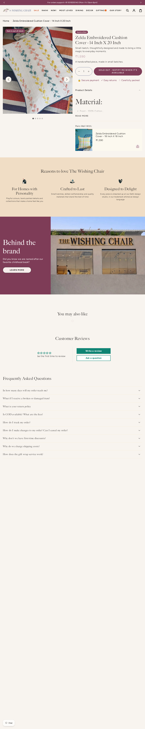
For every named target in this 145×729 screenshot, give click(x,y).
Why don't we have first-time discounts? (24, 438)
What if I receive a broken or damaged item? (26, 398)
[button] (79, 10)
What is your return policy (17, 406)
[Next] (141, 2)
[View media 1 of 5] (33, 118)
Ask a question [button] (94, 358)
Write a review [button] (94, 351)
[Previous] (4, 2)
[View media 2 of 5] (35, 118)
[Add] (137, 146)
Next (67, 79)
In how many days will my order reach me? (25, 390)
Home (6, 21)
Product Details (83, 90)
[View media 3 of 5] (37, 118)
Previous (8, 79)
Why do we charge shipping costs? (21, 446)
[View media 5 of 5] (42, 118)
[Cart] (140, 10)
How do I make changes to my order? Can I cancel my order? (35, 430)
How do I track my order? (16, 422)
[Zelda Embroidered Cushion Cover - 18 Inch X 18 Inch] (83, 140)
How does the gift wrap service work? (23, 454)
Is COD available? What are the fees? (23, 414)
